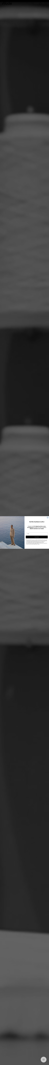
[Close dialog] (47, 517)
